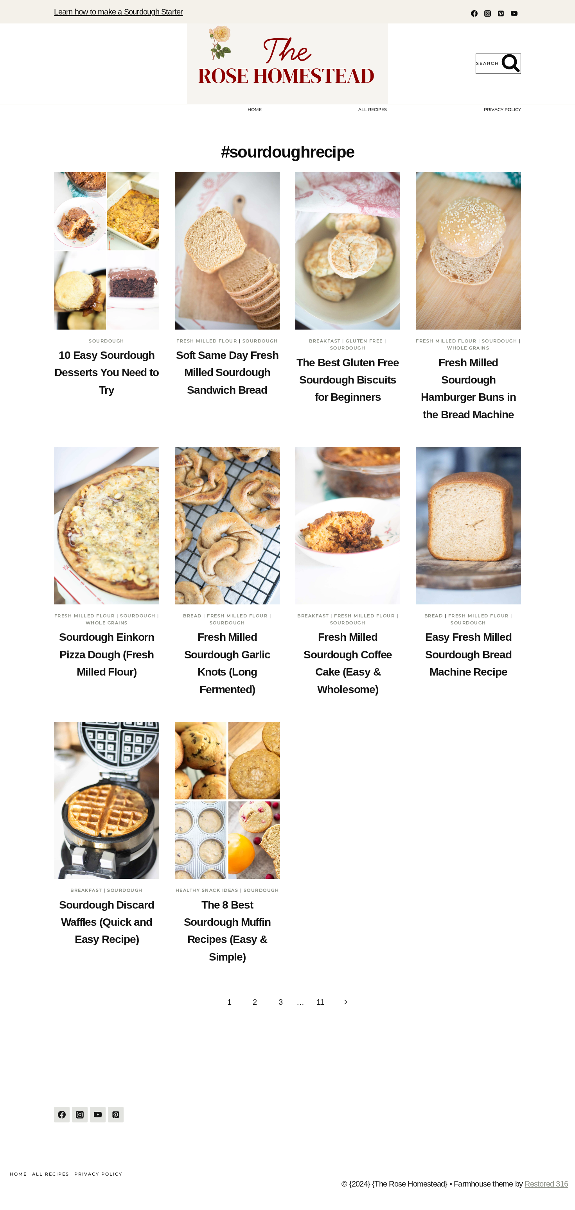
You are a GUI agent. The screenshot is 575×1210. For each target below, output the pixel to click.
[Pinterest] (501, 13)
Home (255, 109)
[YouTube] (514, 13)
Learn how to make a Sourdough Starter (118, 11)
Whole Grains (468, 348)
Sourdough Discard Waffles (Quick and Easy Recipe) (106, 922)
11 (320, 1002)
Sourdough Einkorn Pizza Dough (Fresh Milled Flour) (106, 654)
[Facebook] (474, 13)
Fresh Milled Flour (206, 341)
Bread (192, 615)
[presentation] (106, 250)
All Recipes (372, 109)
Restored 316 (546, 1184)
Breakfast (325, 341)
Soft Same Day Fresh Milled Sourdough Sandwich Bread (227, 372)
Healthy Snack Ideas (207, 890)
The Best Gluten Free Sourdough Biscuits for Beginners (347, 380)
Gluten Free (364, 341)
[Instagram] (487, 13)
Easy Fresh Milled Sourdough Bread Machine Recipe (468, 654)
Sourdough (106, 341)
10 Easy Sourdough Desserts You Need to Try (106, 372)
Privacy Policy (502, 109)
